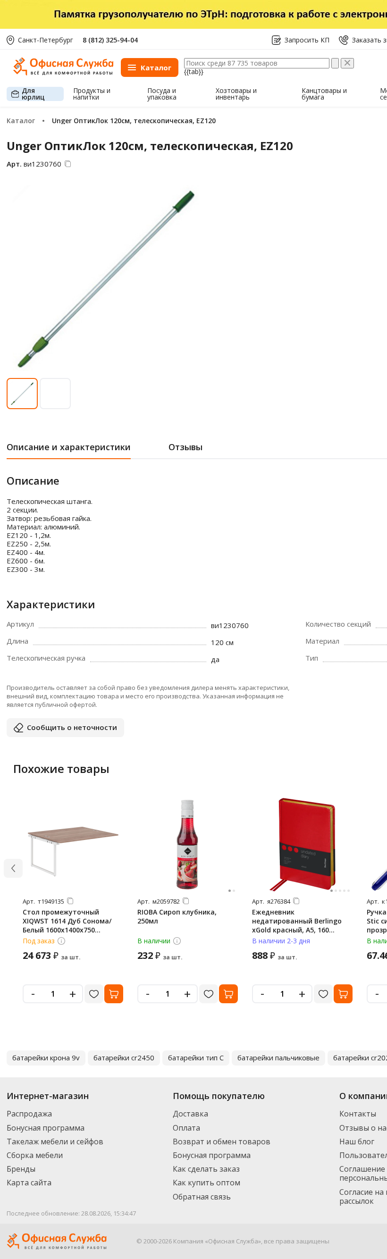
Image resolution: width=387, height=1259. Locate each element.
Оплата (186, 1128)
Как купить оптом (206, 1182)
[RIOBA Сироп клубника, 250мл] (188, 844)
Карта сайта (29, 1182)
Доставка (190, 1113)
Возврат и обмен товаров (221, 1141)
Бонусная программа (45, 1128)
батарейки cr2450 (123, 1057)
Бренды (21, 1169)
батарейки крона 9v (46, 1057)
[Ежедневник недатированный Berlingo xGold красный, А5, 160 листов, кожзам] (302, 844)
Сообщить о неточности (72, 727)
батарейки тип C (196, 1057)
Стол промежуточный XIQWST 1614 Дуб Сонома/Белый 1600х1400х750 (67, 920)
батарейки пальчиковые (278, 1057)
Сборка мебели (35, 1155)
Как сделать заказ (206, 1169)
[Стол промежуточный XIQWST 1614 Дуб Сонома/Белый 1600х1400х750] (73, 844)
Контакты (357, 1113)
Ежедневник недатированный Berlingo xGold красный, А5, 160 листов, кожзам (297, 925)
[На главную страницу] (63, 72)
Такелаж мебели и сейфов (55, 1141)
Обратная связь (202, 1197)
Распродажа (29, 1113)
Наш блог (356, 1141)
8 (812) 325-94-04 (110, 39)
